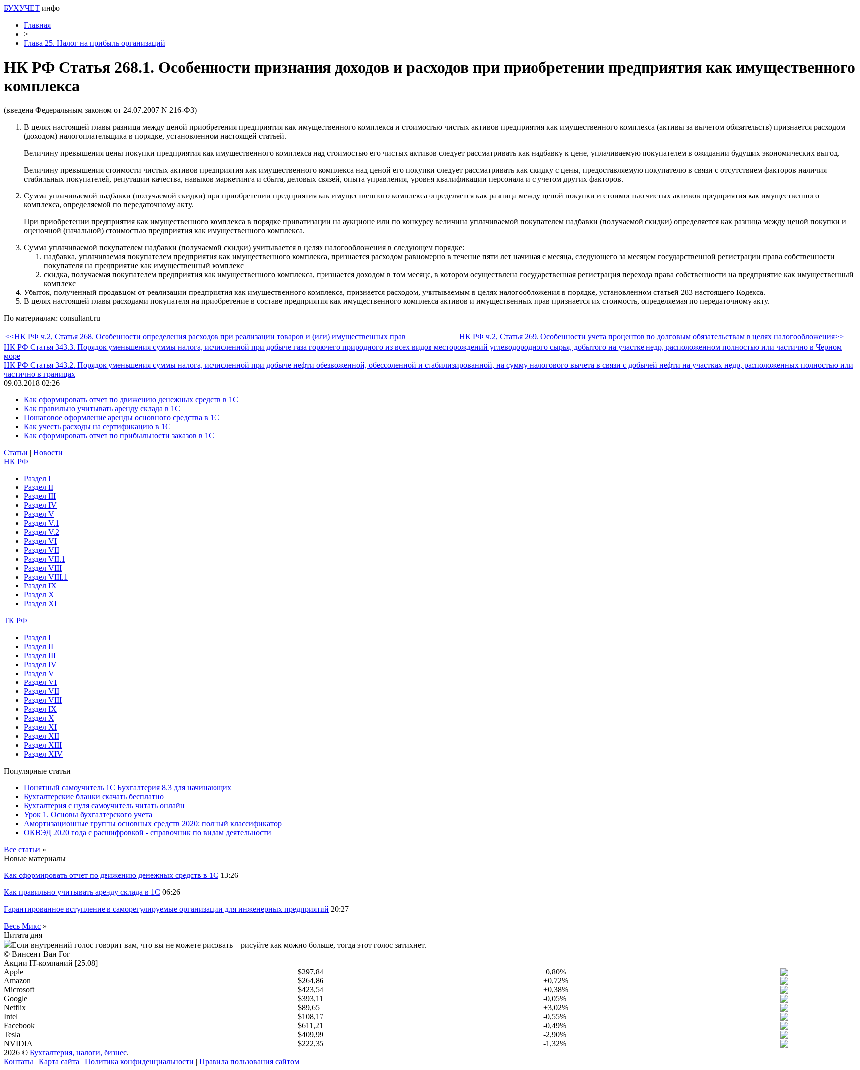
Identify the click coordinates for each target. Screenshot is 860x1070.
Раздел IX (40, 586)
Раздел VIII (43, 568)
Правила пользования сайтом (249, 1061)
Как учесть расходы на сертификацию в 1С (97, 426)
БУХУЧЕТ (22, 8)
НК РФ (16, 461)
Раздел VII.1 (44, 559)
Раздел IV (40, 505)
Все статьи (22, 849)
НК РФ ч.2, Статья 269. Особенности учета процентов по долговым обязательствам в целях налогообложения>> (651, 336)
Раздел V (39, 514)
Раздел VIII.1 (46, 577)
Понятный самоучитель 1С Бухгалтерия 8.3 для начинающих (127, 787)
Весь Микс (22, 926)
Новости (48, 452)
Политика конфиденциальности (139, 1061)
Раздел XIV (43, 754)
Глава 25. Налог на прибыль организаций (94, 43)
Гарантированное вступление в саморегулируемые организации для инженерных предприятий (166, 909)
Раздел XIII (43, 745)
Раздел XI (40, 603)
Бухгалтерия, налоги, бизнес (78, 1052)
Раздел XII (41, 736)
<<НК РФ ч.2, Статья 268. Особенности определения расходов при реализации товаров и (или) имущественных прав (205, 336)
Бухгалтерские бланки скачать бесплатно (94, 796)
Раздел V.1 (41, 523)
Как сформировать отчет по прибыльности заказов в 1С (119, 435)
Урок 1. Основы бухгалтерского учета (88, 814)
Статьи (16, 452)
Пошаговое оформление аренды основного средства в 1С (121, 417)
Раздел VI (40, 541)
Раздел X (39, 594)
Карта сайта (59, 1061)
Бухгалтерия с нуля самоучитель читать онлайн (104, 805)
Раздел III (40, 496)
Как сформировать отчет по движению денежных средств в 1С (131, 399)
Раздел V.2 (41, 532)
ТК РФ (15, 620)
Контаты (18, 1061)
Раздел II (38, 487)
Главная (37, 25)
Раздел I (37, 478)
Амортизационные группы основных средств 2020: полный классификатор (153, 823)
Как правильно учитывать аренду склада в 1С (102, 408)
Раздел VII (41, 550)
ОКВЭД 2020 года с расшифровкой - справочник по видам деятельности (147, 832)
